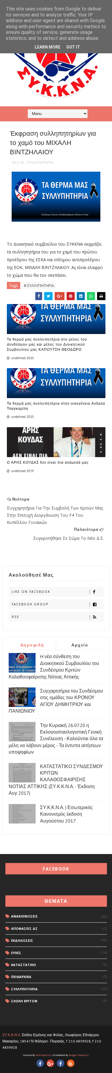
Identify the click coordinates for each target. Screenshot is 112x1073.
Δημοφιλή (32, 645)
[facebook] (40, 1063)
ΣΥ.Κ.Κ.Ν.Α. (11, 1035)
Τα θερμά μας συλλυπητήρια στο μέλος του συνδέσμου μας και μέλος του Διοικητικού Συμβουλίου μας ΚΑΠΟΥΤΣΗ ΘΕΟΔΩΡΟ (47, 344)
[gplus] (50, 1063)
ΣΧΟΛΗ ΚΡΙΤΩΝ (24, 1001)
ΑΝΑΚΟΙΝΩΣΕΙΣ (24, 916)
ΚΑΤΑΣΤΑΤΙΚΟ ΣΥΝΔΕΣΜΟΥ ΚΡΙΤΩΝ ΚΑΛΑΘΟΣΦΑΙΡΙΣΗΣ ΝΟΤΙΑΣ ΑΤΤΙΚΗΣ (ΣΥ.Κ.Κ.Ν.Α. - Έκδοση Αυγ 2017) (56, 779)
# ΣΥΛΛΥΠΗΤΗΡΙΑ (39, 285)
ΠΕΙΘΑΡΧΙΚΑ (21, 976)
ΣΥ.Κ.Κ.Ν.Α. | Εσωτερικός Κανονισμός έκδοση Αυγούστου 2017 (66, 814)
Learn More (47, 47)
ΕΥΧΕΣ (16, 952)
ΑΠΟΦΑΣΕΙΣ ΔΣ (24, 928)
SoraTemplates (43, 1055)
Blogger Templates (79, 1055)
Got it (73, 47)
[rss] (70, 1063)
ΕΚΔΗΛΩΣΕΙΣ (22, 940)
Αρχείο (79, 645)
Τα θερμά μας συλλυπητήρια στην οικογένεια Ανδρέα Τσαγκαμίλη (56, 406)
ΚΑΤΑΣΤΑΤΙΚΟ (23, 964)
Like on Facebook (31, 592)
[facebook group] (60, 1063)
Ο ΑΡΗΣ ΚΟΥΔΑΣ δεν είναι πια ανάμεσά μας (48, 462)
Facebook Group (30, 604)
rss (15, 617)
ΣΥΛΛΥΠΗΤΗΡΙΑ (40, 162)
